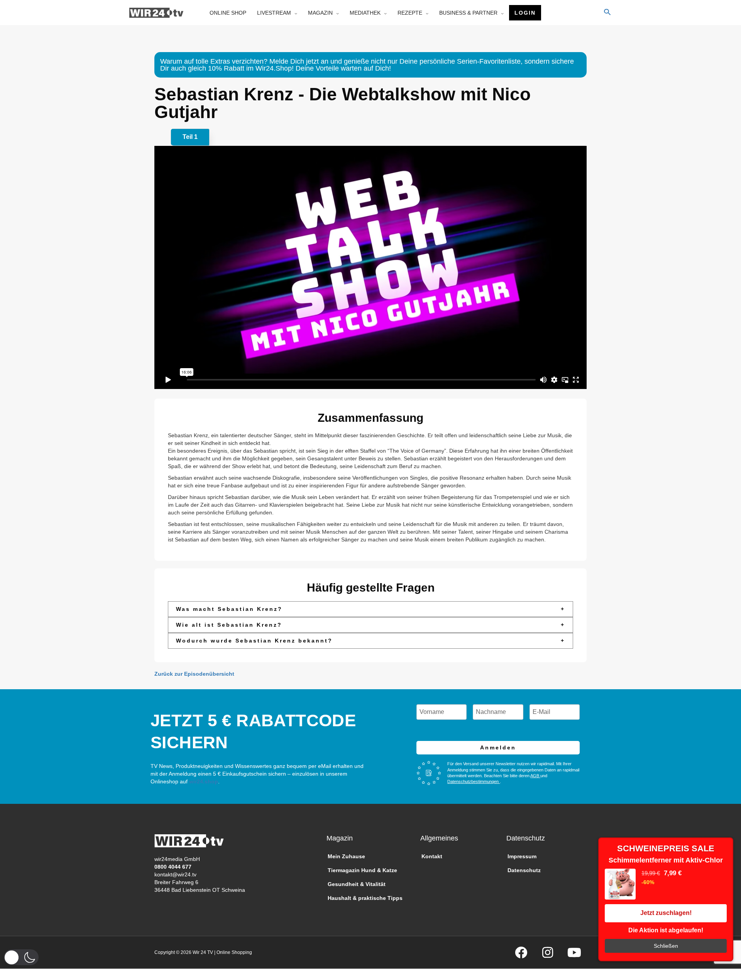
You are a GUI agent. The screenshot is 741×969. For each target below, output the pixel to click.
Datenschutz (524, 870)
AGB (535, 775)
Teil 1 (190, 137)
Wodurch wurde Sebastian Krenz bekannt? (370, 641)
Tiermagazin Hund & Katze (362, 870)
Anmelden (498, 747)
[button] (21, 957)
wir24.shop (203, 781)
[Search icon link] (607, 13)
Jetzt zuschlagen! (666, 913)
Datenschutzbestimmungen (473, 781)
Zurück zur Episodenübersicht (194, 674)
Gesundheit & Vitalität (357, 884)
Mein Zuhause (346, 856)
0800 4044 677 (172, 867)
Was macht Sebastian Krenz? (370, 609)
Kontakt (431, 856)
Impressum (522, 856)
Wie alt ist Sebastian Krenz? (370, 625)
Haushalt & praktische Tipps (365, 898)
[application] (294, 12)
